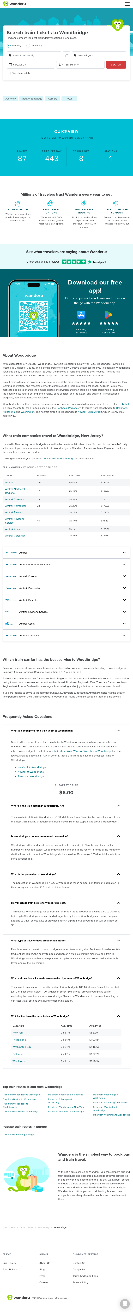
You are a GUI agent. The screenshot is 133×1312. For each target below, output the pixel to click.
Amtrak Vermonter (15, 505)
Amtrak (125, 403)
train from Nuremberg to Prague (19, 1134)
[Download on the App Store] (81, 315)
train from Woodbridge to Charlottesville (15, 1105)
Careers (43, 1282)
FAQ (69, 98)
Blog (42, 1269)
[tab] (16, 47)
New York (17, 1032)
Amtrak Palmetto (14, 512)
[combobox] (34, 55)
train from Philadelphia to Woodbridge (60, 1101)
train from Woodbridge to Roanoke (65, 1094)
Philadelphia (19, 1039)
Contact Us (79, 1262)
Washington (27, 411)
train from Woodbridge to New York (66, 1107)
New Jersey (43, 1227)
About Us (44, 1262)
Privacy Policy (80, 1282)
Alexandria (9, 411)
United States (26, 1227)
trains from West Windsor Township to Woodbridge (82, 751)
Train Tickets (9, 1227)
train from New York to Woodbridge (66, 1111)
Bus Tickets (9, 1262)
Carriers (52, 98)
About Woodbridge (31, 98)
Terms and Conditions (85, 1275)
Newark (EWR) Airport (90, 411)
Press (42, 1275)
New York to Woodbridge (32, 767)
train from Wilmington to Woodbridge (111, 1114)
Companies (79, 1269)
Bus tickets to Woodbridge (59, 458)
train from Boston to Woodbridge (19, 1099)
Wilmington (18, 1061)
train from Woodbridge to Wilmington (21, 1094)
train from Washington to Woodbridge (105, 1108)
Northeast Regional (67, 407)
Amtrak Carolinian (15, 535)
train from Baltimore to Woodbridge (20, 1111)
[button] (127, 4)
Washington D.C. (21, 1046)
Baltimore (121, 407)
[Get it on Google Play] (109, 315)
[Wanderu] (14, 4)
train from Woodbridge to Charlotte (110, 1102)
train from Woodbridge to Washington (106, 1096)
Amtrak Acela (12, 529)
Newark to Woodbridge (31, 771)
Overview (10, 98)
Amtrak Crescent (14, 499)
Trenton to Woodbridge (31, 776)
